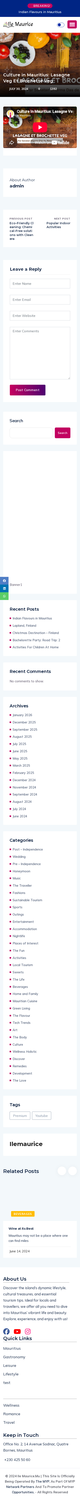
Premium (20, 1116)
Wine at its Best (21, 1228)
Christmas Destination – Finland (36, 633)
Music (17, 878)
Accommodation (25, 929)
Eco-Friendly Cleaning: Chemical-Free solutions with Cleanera (21, 231)
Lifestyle (11, 1374)
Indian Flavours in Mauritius (40, 12)
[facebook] (4, 581)
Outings (18, 914)
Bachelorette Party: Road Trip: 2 (36, 640)
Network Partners (20, 1487)
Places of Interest (25, 943)
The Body (20, 1037)
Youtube (41, 1116)
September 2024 (25, 794)
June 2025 (20, 751)
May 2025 (20, 758)
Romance (11, 1413)
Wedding (19, 857)
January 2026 (22, 715)
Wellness (11, 1405)
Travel (9, 1422)
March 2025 (21, 765)
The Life (19, 979)
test (6, 1382)
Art (15, 1030)
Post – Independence (28, 849)
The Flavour (21, 1016)
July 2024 (19, 809)
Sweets (18, 972)
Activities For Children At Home (36, 647)
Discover (19, 1059)
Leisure (9, 1365)
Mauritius (12, 1348)
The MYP (42, 1481)
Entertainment (23, 922)
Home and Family (25, 994)
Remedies (20, 1066)
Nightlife (19, 936)
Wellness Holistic (25, 1052)
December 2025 (24, 722)
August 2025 (22, 737)
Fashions (19, 893)
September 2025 (25, 729)
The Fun (19, 951)
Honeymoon (21, 871)
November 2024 (24, 787)
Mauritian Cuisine (25, 1001)
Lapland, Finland (24, 626)
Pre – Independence (27, 864)
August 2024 (22, 802)
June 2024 (20, 816)
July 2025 (19, 744)
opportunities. (23, 1492)
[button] (72, 24)
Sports (17, 907)
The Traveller (22, 885)
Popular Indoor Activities (58, 225)
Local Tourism (23, 965)
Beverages (20, 987)
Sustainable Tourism (27, 900)
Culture (18, 1044)
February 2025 (23, 773)
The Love (19, 1080)
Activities (19, 958)
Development (22, 1073)
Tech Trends (22, 1023)
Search (16, 420)
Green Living (21, 1008)
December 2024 (24, 780)
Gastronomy (14, 1356)
